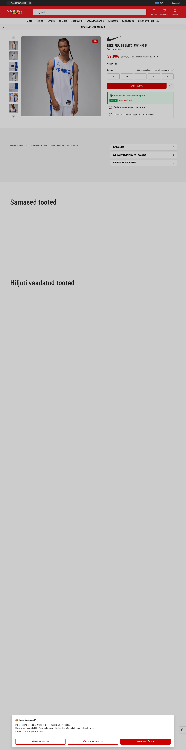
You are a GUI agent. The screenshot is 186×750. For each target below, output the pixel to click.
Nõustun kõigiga (145, 741)
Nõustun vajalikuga (93, 741)
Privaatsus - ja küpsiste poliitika (29, 731)
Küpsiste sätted (40, 741)
